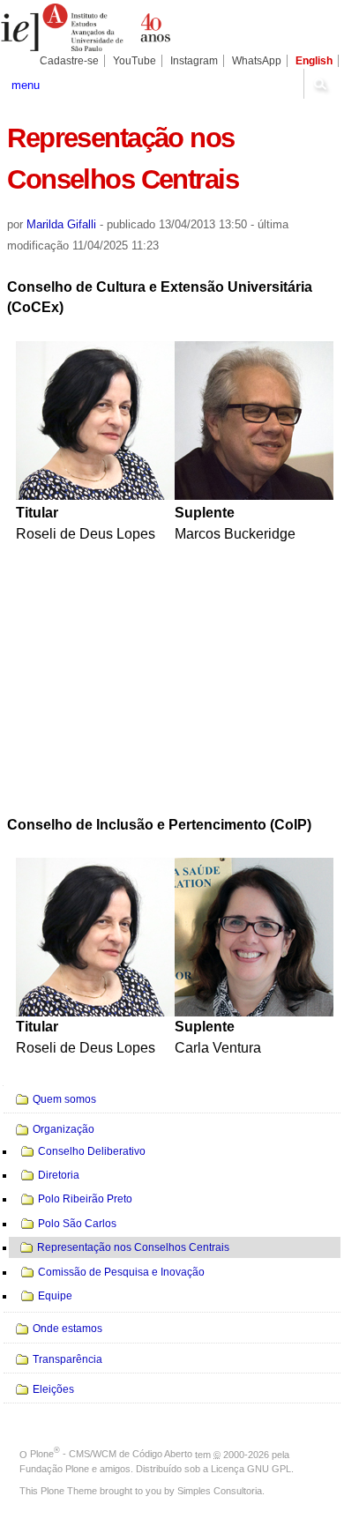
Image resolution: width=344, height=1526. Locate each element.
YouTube (134, 61)
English (314, 61)
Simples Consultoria (219, 1490)
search (319, 84)
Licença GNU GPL (251, 1468)
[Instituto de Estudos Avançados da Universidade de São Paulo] (86, 27)
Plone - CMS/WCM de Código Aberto (111, 1453)
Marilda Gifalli (61, 224)
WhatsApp (256, 61)
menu (25, 85)
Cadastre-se (69, 61)
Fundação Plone (54, 1468)
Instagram (194, 61)
